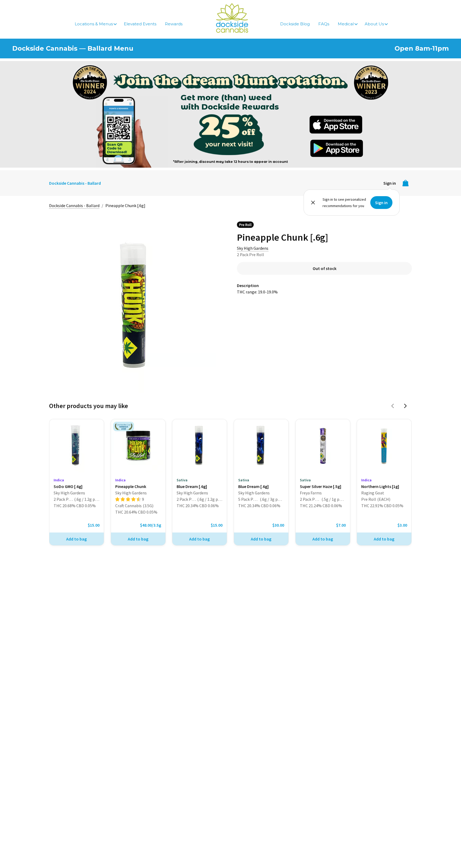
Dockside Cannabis (232, 18)
